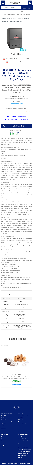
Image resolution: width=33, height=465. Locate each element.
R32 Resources (21, 445)
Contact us (3, 428)
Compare (6, 345)
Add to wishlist (24, 119)
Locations (3, 417)
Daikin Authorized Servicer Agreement (23, 442)
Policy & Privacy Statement (7, 424)
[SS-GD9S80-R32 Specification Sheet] (7, 62)
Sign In (30, 3)
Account (24, 8)
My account (3, 436)
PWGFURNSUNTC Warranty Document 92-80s (18, 59)
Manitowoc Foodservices (23, 453)
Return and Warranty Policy (7, 421)
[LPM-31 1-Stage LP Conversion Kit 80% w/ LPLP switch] (16, 360)
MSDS (2, 430)
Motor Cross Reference (23, 447)
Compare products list (23, 415)
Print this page (12, 116)
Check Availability (15, 132)
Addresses (3, 441)
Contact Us (20, 457)
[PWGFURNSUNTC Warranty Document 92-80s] (4, 59)
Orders (2, 438)
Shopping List (4, 445)
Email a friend (22, 116)
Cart (29, 8)
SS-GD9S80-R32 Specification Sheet (18, 62)
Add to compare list (11, 119)
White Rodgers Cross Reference (24, 449)
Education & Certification (23, 424)
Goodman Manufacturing (16, 103)
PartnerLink (20, 436)
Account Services (5, 415)
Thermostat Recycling (22, 421)
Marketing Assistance (22, 419)
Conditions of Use (5, 426)
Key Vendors (20, 417)
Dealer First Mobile (22, 455)
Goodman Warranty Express (24, 451)
